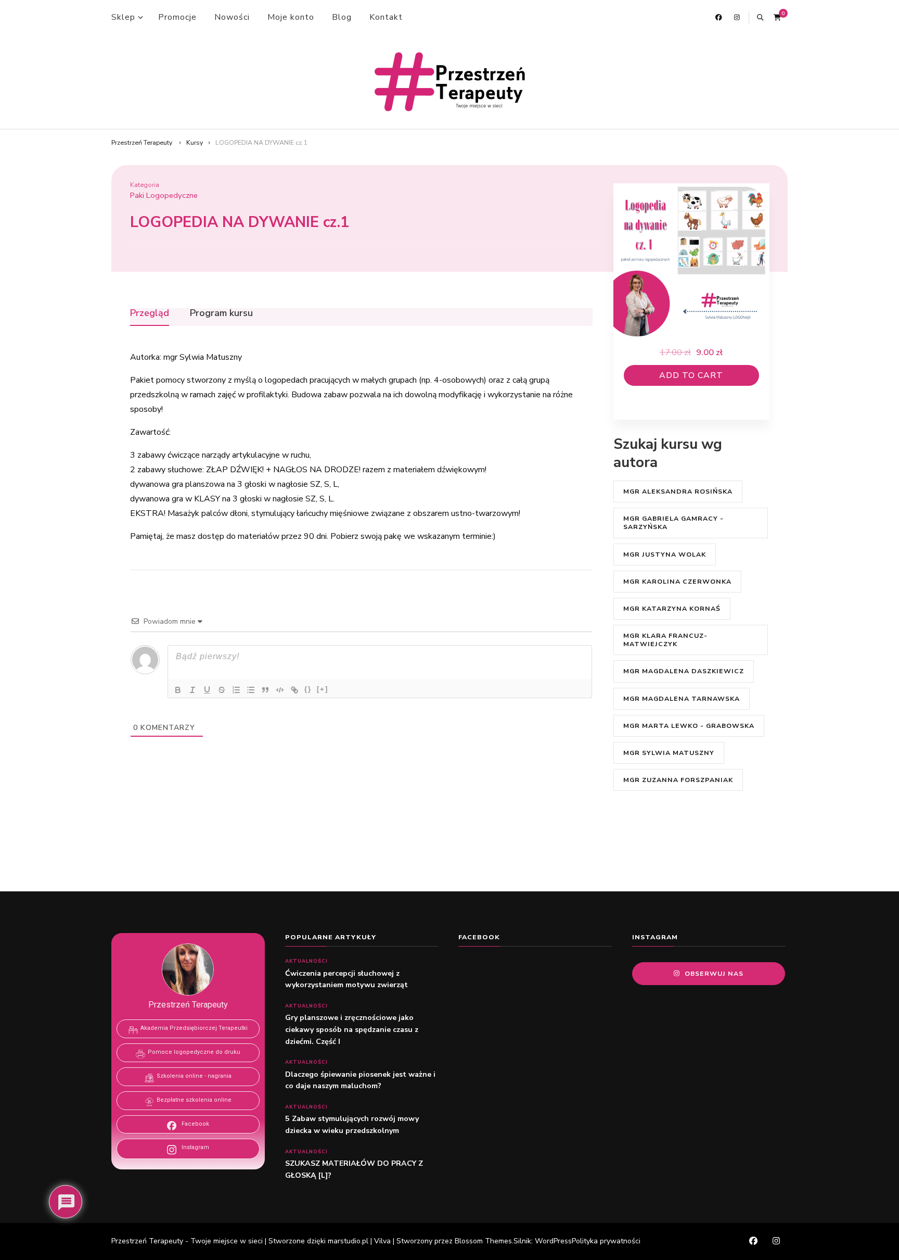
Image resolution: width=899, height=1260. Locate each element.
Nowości (232, 17)
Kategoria (144, 184)
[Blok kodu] (280, 690)
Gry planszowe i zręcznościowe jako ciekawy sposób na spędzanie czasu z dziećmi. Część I (351, 1030)
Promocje (177, 17)
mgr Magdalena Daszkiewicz (683, 670)
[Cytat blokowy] (265, 690)
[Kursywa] (192, 690)
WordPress (553, 1241)
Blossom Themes (483, 1241)
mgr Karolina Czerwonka (677, 581)
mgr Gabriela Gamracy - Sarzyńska (673, 522)
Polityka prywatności (606, 1241)
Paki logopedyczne (164, 195)
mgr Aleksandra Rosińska (678, 491)
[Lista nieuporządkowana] (250, 690)
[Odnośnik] (294, 690)
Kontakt (386, 17)
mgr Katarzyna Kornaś (672, 608)
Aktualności (306, 960)
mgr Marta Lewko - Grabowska (688, 725)
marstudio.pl (348, 1241)
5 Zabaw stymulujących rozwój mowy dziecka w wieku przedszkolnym (352, 1125)
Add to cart (691, 375)
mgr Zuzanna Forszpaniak (678, 779)
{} (308, 689)
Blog (342, 17)
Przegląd (149, 313)
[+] (322, 689)
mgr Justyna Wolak (664, 554)
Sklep (123, 17)
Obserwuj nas (714, 973)
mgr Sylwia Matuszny (668, 752)
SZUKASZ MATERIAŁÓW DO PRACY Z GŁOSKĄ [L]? (354, 1169)
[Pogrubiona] (178, 690)
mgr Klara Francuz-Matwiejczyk (665, 639)
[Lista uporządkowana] (236, 690)
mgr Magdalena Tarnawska (681, 698)
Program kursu (221, 313)
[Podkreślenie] (207, 690)
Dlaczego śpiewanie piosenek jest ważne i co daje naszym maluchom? (360, 1080)
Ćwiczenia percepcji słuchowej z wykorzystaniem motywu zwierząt (347, 979)
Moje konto (290, 17)
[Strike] (221, 690)
